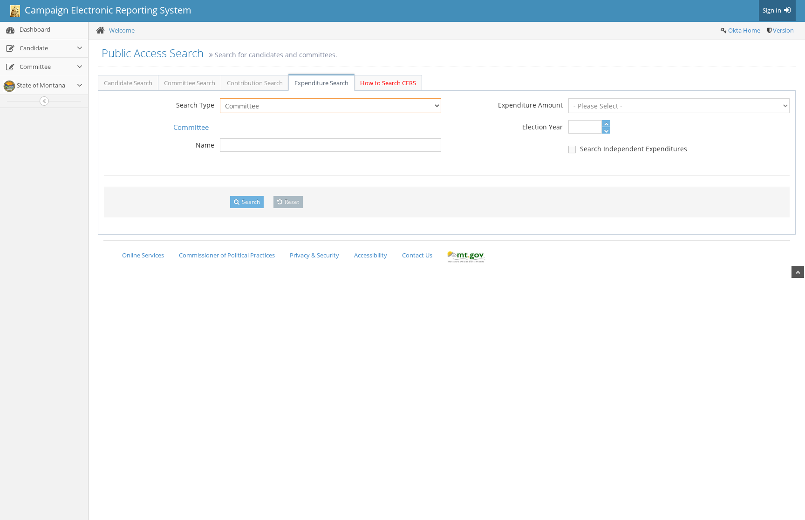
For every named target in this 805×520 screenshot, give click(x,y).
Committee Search (189, 83)
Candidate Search (128, 83)
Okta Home (744, 30)
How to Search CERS (388, 83)
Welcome (122, 30)
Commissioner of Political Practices (227, 255)
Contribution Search (255, 83)
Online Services (143, 255)
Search (250, 202)
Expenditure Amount (530, 105)
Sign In (773, 10)
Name (205, 145)
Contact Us (417, 255)
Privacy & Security (314, 255)
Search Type (195, 105)
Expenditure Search (321, 83)
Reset (291, 202)
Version (783, 30)
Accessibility (370, 255)
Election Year (542, 126)
